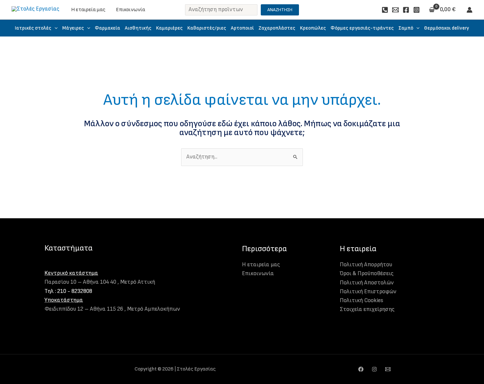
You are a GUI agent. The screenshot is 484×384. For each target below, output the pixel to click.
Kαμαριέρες (169, 28)
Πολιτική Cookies (361, 300)
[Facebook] (406, 10)
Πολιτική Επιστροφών (368, 291)
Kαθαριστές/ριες (206, 28)
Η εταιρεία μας (88, 10)
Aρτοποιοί (242, 28)
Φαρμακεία (107, 28)
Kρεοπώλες (313, 28)
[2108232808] (385, 10)
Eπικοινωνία (130, 10)
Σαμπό (405, 28)
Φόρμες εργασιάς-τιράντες (362, 28)
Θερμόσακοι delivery (446, 28)
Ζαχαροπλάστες (276, 28)
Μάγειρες (73, 28)
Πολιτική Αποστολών (367, 282)
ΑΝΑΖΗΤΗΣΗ (279, 9)
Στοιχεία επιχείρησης (367, 309)
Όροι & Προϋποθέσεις (366, 273)
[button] (54, 28)
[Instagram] (416, 10)
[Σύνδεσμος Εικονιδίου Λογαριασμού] (469, 10)
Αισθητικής (138, 28)
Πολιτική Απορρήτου (366, 264)
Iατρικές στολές (33, 28)
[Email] (395, 10)
